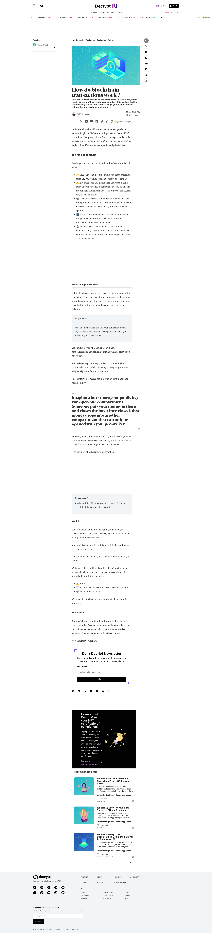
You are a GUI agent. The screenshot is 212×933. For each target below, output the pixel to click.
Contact (127, 892)
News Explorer (120, 882)
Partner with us (170, 12)
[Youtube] (48, 892)
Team (83, 892)
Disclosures (85, 895)
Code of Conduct (109, 895)
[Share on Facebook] (97, 121)
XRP (99, 17)
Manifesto (84, 898)
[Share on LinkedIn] (86, 121)
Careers (127, 895)
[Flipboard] (55, 892)
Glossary (110, 12)
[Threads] (48, 887)
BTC (34, 17)
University (134, 877)
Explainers (93, 12)
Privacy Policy (107, 898)
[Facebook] (62, 887)
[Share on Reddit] (101, 121)
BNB (79, 17)
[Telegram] (62, 892)
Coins (83, 882)
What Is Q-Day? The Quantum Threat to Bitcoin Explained (113, 809)
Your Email (82, 667)
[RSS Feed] (34, 892)
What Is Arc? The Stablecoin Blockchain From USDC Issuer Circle (113, 781)
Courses (119, 12)
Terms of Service (108, 892)
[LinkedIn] (55, 887)
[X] (34, 887)
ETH (57, 17)
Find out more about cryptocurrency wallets (93, 452)
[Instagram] (41, 887)
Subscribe (38, 921)
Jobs (126, 898)
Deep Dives (118, 877)
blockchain (77, 137)
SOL (142, 17)
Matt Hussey (84, 114)
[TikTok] (41, 892)
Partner (84, 877)
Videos (102, 12)
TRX (161, 17)
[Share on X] (81, 121)
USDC (119, 17)
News (99, 877)
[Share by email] (91, 121)
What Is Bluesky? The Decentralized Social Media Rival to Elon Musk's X (115, 836)
